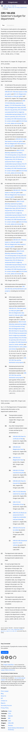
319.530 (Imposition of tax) (17, 105)
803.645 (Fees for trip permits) (18, 331)
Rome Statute (12, 728)
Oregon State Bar (8, 664)
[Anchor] (20, 54)
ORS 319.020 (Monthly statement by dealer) (15, 103)
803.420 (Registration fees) (12, 107)
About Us (3, 696)
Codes (10, 711)
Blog (2, 693)
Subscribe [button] (4, 652)
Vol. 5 (9, 6)
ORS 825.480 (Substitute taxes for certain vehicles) (20, 543)
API (2, 698)
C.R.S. (9, 713)
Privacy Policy (5, 708)
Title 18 (14, 6)
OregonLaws (12, 2)
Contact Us (4, 701)
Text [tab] (3, 25)
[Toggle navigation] (25, 2)
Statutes (10, 716)
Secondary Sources (6, 705)
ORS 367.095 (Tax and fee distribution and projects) (15, 289)
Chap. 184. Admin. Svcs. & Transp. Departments (15, 7)
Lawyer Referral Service (7, 670)
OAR (9, 723)
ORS (5, 6)
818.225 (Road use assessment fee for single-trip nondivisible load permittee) (16, 112)
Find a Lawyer (5, 691)
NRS (9, 718)
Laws (9, 720)
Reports (3, 703)
